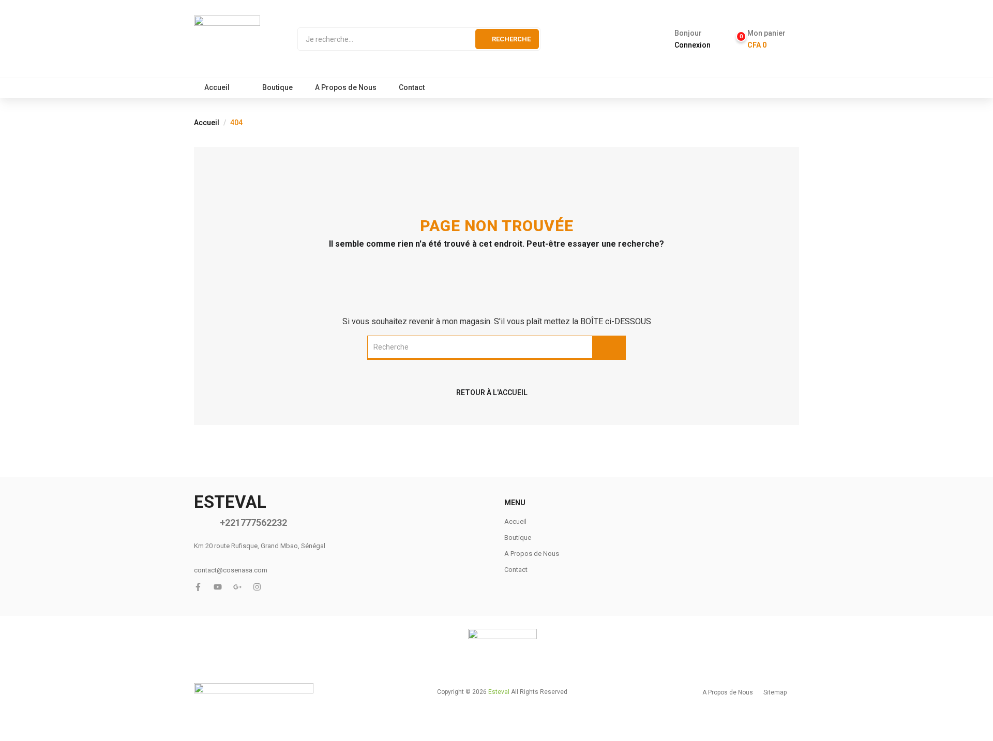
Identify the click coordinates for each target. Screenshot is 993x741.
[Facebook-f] (198, 587)
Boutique (277, 87)
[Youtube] (218, 587)
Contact (412, 87)
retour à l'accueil (492, 392)
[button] (761, 39)
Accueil (217, 87)
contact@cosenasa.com (230, 570)
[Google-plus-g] (237, 587)
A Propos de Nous (346, 87)
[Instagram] (257, 587)
